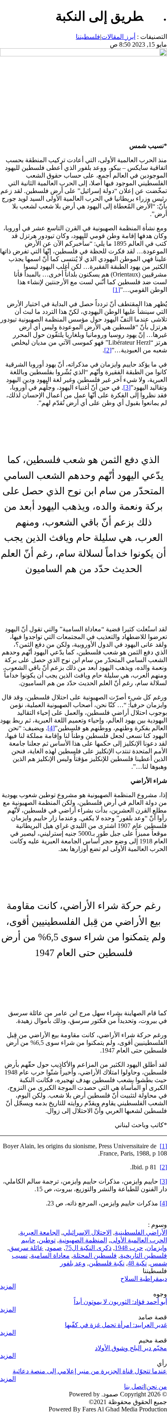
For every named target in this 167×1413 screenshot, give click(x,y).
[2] (107, 350)
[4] (51, 728)
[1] (116, 289)
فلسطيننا (88, 36)
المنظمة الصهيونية (83, 1240)
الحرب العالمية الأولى (138, 1240)
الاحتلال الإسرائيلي (87, 1232)
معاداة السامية (50, 1255)
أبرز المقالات (118, 36)
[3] (127, 387)
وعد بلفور (73, 1263)
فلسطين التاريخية (143, 1255)
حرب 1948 (129, 1247)
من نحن (156, 1386)
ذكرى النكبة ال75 (88, 1247)
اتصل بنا (134, 1386)
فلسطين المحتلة (95, 1255)
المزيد (8, 1286)
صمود (54, 1247)
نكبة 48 (137, 1263)
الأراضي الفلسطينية (141, 1232)
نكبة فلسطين (106, 1263)
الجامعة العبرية (40, 1232)
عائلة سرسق (26, 1247)
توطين (47, 1240)
